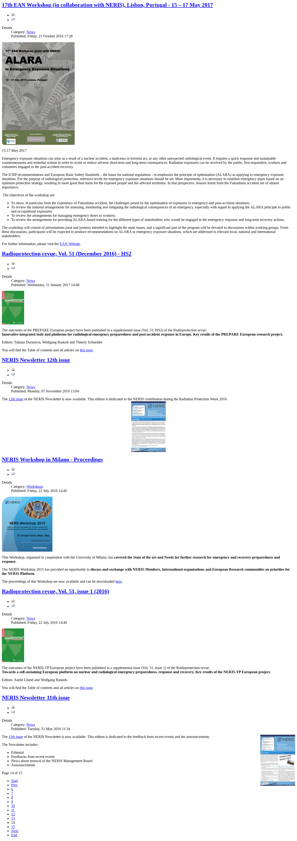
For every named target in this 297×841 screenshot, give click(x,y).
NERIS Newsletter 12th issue (36, 360)
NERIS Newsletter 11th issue (36, 698)
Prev (14, 785)
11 (13, 810)
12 (13, 814)
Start (14, 781)
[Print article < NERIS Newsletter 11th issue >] (13, 708)
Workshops (34, 486)
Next (14, 831)
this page (86, 350)
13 (13, 818)
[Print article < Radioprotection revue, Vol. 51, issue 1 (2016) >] (13, 602)
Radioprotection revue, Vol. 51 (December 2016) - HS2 (66, 254)
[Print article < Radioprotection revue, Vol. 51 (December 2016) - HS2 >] (13, 264)
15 (13, 827)
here (119, 581)
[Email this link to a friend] (13, 20)
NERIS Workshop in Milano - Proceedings (52, 459)
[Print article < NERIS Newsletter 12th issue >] (13, 370)
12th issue (16, 399)
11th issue (16, 737)
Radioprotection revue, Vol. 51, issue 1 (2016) (55, 591)
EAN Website (70, 244)
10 (13, 806)
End (14, 835)
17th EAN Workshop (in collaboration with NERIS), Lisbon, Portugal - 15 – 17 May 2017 (107, 5)
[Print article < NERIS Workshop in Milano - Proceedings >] (13, 470)
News (30, 32)
